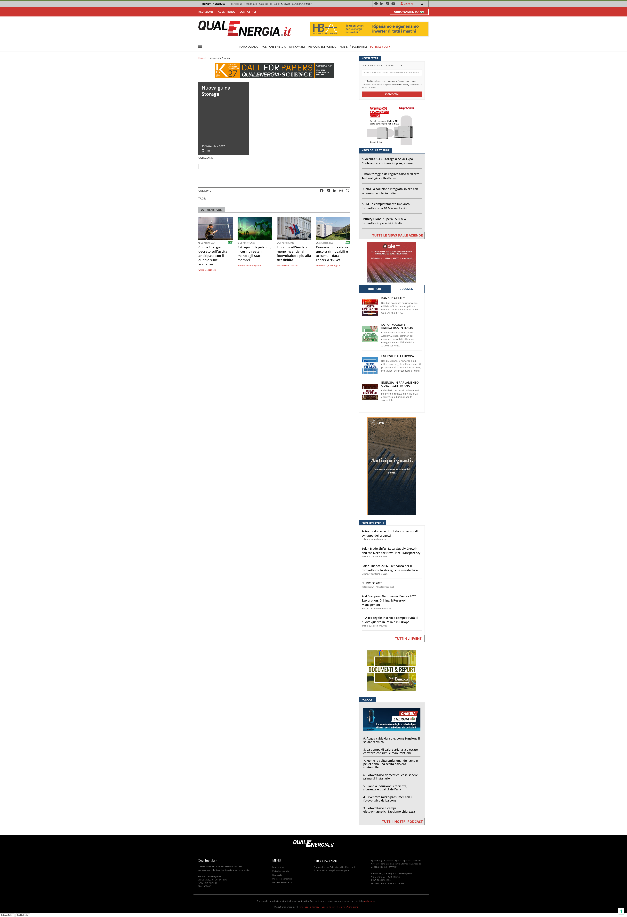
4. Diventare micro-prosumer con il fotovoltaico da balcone (387, 798)
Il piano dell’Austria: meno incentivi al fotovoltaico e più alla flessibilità (294, 253)
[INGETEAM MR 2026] (391, 124)
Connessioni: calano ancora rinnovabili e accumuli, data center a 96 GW (332, 253)
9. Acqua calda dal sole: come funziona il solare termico (391, 740)
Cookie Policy (328, 906)
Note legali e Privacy (309, 906)
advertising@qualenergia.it (335, 870)
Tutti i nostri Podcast (402, 821)
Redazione (205, 11)
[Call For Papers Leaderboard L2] (274, 70)
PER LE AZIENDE (325, 861)
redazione (369, 901)
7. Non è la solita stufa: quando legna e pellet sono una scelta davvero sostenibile (390, 764)
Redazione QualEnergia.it (328, 265)
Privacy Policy (7, 915)
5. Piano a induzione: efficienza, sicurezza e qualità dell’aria (385, 787)
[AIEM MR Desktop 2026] (391, 261)
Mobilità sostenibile (353, 46)
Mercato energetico (322, 46)
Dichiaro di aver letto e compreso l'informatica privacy (391, 81)
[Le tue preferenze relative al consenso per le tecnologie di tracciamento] (621, 911)
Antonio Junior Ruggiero (249, 265)
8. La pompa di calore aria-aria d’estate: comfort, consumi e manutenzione (390, 751)
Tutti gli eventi (409, 638)
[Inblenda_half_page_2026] (391, 465)
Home (201, 58)
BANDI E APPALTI (393, 298)
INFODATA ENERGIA (213, 3)
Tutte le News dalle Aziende (397, 235)
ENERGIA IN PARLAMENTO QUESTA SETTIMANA (400, 384)
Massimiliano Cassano (287, 265)
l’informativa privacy (400, 84)
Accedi (408, 4)
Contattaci (248, 11)
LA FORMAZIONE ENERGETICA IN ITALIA (397, 326)
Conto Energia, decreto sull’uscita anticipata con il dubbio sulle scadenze (212, 255)
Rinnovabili (297, 46)
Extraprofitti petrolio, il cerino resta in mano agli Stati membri (254, 253)
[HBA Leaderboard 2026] (369, 28)
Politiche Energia (274, 46)
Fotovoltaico (248, 46)
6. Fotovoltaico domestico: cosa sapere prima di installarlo (390, 776)
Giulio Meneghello (207, 269)
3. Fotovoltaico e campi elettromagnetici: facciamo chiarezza (389, 809)
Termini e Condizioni (347, 906)
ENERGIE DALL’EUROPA (397, 356)
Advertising (226, 11)
